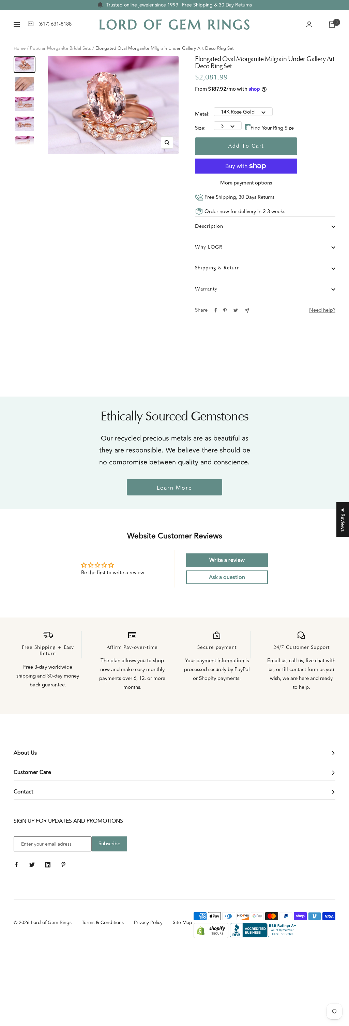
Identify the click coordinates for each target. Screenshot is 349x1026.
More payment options (246, 183)
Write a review (227, 560)
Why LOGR (209, 247)
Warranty (206, 289)
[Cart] (332, 24)
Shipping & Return (217, 268)
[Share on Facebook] (215, 310)
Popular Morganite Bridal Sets (60, 48)
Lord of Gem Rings (51, 922)
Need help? (322, 310)
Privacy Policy (148, 922)
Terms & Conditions (103, 922)
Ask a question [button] (227, 577)
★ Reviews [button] (343, 519)
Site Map (182, 922)
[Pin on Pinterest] (225, 310)
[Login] (309, 24)
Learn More (174, 488)
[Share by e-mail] (247, 310)
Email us (276, 661)
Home (20, 48)
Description (209, 226)
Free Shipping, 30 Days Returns (238, 197)
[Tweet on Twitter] (236, 310)
